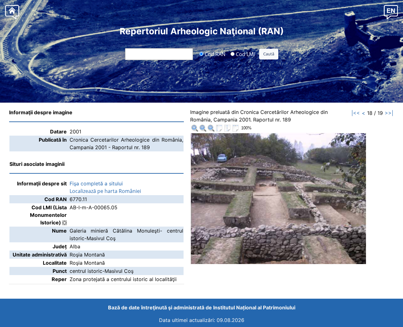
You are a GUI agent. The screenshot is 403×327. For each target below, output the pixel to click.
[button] (391, 11)
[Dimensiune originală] (203, 128)
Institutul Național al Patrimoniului (254, 307)
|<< (355, 113)
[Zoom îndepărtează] (211, 128)
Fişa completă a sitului (96, 183)
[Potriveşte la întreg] (219, 128)
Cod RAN (214, 53)
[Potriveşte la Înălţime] (227, 128)
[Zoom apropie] (194, 128)
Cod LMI (245, 53)
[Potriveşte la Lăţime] (235, 128)
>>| (389, 113)
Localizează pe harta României (105, 191)
